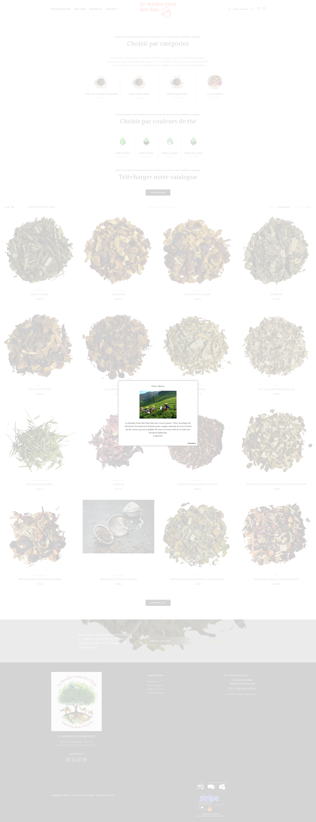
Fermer (192, 443)
